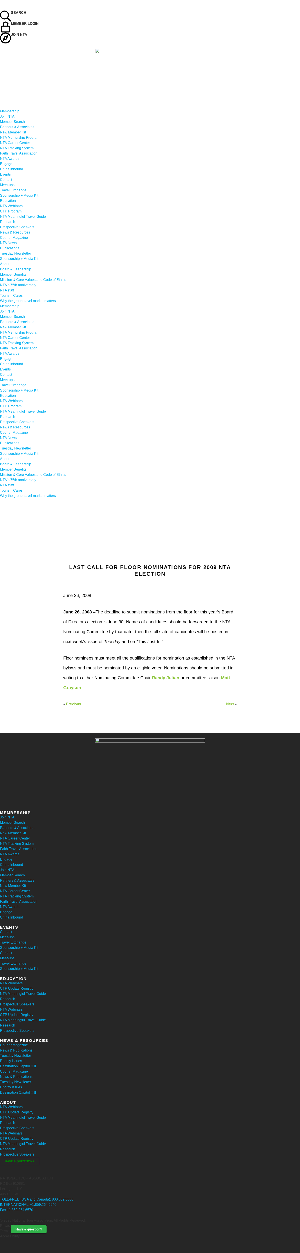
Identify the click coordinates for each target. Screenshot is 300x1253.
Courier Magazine (14, 237)
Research (7, 222)
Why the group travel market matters (28, 301)
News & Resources (15, 232)
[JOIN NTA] (5, 37)
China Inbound (11, 169)
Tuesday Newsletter (15, 253)
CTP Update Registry (16, 988)
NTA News (8, 243)
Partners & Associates (17, 127)
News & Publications (16, 1050)
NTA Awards (9, 158)
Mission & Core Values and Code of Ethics (33, 280)
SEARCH (18, 12)
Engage (6, 164)
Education (8, 201)
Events (5, 174)
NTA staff (7, 290)
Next (230, 704)
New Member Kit (13, 132)
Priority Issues (11, 1061)
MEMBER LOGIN (25, 23)
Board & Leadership (15, 269)
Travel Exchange (13, 190)
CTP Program (11, 211)
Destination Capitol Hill (18, 1066)
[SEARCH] (5, 16)
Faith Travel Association (18, 153)
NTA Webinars (11, 206)
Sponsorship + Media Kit (19, 195)
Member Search (12, 122)
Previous (73, 704)
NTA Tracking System (17, 148)
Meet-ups (7, 185)
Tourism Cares (11, 295)
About (4, 264)
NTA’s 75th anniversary (18, 285)
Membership (9, 111)
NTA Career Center (15, 143)
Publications (9, 248)
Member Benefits (13, 274)
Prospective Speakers (17, 227)
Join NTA (7, 116)
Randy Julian (165, 677)
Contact (6, 180)
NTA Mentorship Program (19, 137)
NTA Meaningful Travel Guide (23, 216)
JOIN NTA (19, 34)
